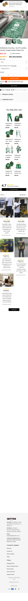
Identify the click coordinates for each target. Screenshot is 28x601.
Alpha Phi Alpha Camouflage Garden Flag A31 (7, 270)
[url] (13, 536)
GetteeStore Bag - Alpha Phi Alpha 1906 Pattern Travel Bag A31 (7, 235)
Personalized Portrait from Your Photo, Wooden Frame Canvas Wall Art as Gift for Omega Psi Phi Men (7, 304)
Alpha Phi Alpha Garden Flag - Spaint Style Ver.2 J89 (21, 233)
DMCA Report (14, 585)
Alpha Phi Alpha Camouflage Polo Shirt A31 (21, 275)
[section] (15, 57)
